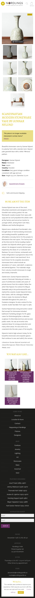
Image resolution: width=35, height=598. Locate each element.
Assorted (17, 469)
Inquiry (6, 138)
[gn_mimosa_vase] (10, 52)
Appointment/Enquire (17, 184)
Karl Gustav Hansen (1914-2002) (17, 506)
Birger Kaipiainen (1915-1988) (17, 502)
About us (17, 415)
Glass (18, 465)
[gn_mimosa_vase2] (25, 52)
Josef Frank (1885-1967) (17, 483)
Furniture (17, 445)
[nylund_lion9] (18, 100)
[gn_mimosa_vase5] (10, 84)
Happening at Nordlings (17, 427)
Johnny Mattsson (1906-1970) (17, 487)
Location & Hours (17, 419)
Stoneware (17, 461)
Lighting (17, 453)
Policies (17, 431)
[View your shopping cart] (32, 3)
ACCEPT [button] (21, 592)
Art (17, 457)
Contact (17, 423)
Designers (17, 435)
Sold (17, 473)
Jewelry (17, 449)
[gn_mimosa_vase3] (10, 68)
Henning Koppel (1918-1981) (17, 498)
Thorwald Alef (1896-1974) (17, 490)
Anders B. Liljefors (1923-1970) (17, 494)
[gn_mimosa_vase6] (25, 84)
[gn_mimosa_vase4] (25, 68)
